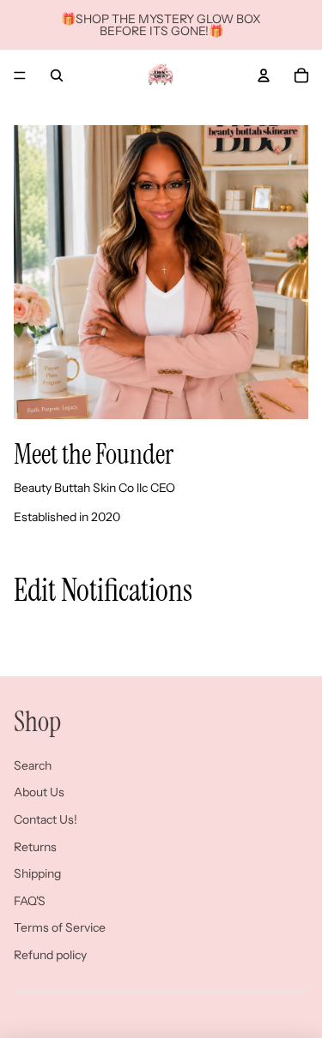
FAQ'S (30, 901)
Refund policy (50, 955)
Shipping (37, 873)
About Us (39, 792)
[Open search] (57, 75)
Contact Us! (45, 819)
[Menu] (19, 75)
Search (33, 765)
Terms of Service (60, 927)
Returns (35, 847)
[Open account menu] (264, 75)
